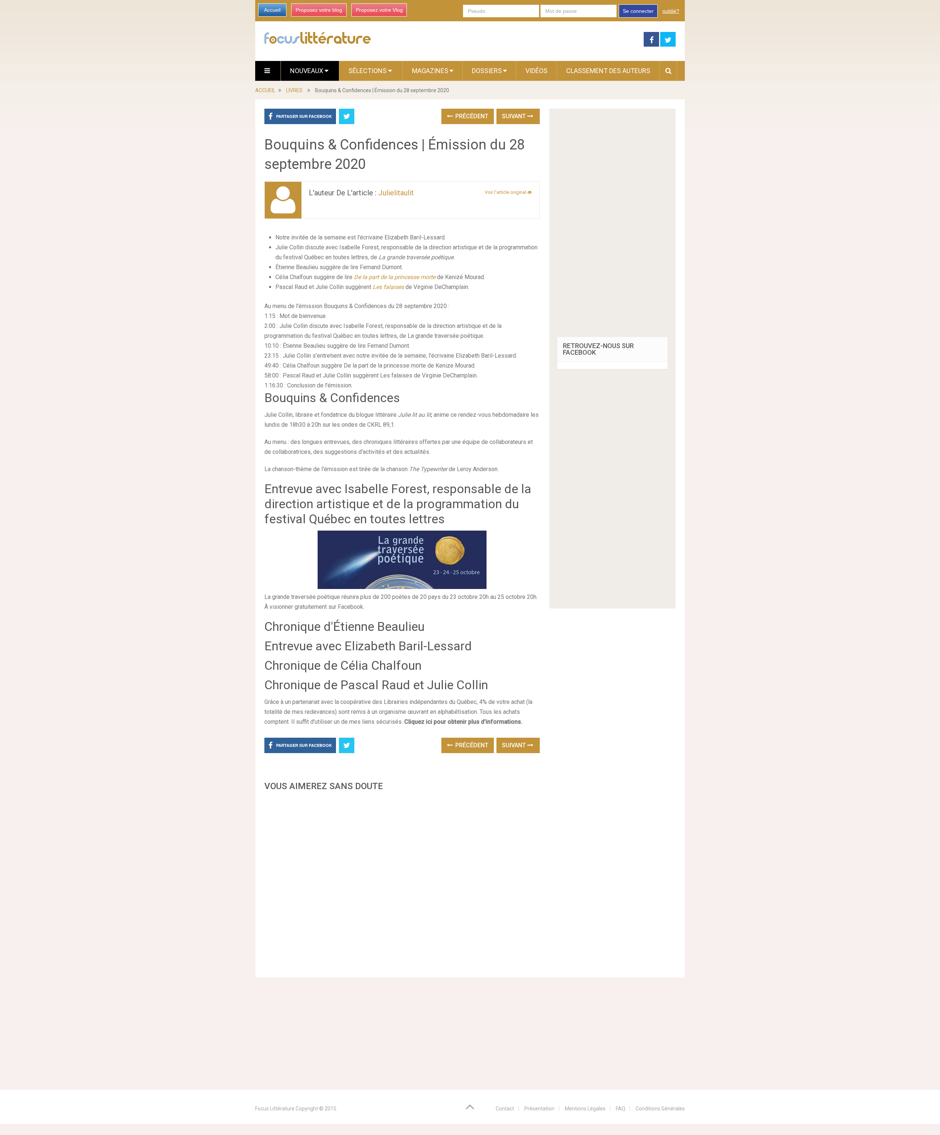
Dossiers (487, 71)
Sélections (368, 71)
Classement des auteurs (608, 71)
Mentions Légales (585, 1108)
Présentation (539, 1108)
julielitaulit (396, 192)
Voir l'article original (506, 192)
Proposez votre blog (319, 10)
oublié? (670, 11)
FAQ (620, 1108)
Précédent (471, 116)
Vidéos (536, 71)
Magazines (430, 71)
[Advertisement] (402, 882)
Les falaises (388, 286)
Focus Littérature (274, 1108)
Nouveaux (307, 71)
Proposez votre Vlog (379, 10)
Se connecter (638, 11)
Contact (505, 1108)
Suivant (514, 116)
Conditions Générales (660, 1108)
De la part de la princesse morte (394, 277)
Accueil (272, 10)
